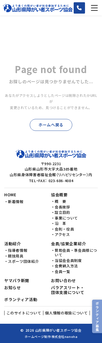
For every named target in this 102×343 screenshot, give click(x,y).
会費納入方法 (66, 266)
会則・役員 (64, 229)
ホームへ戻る (51, 124)
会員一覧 (62, 271)
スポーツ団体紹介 (23, 261)
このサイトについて (24, 313)
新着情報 (16, 201)
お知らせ (12, 287)
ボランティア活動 (20, 299)
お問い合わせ (63, 280)
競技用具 (16, 256)
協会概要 (59, 194)
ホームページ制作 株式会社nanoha (51, 336)
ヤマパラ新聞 (16, 280)
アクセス (62, 234)
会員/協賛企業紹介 (68, 243)
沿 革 (60, 223)
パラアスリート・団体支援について (67, 290)
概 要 (60, 201)
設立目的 (62, 212)
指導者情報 (17, 250)
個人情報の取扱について (66, 313)
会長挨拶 (62, 207)
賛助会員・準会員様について (76, 252)
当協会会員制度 (68, 260)
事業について (66, 218)
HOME (10, 194)
